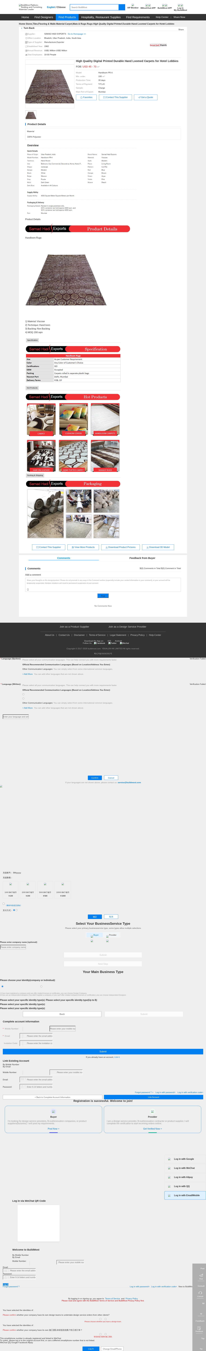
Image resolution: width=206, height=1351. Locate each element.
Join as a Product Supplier (74, 626)
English (51, 7)
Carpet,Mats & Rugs (75, 24)
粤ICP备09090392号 (103, 653)
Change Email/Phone (112, 1349)
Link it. (117, 1057)
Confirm (94, 778)
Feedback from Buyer (142, 558)
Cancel (111, 778)
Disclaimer (79, 635)
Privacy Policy (137, 635)
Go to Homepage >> (77, 34)
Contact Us (64, 635)
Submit (103, 955)
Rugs (90, 24)
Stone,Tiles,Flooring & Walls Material (45, 24)
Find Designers (43, 17)
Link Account (153, 1097)
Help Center (162, 17)
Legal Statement (118, 635)
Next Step (103, 964)
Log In (5, 1284)
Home (25, 17)
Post (103, 596)
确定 (95, 917)
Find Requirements (138, 17)
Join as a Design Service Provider (127, 626)
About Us (49, 635)
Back (62, 1014)
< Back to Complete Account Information (52, 1097)
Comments (63, 558)
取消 (111, 917)
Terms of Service (97, 635)
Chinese (61, 7)
